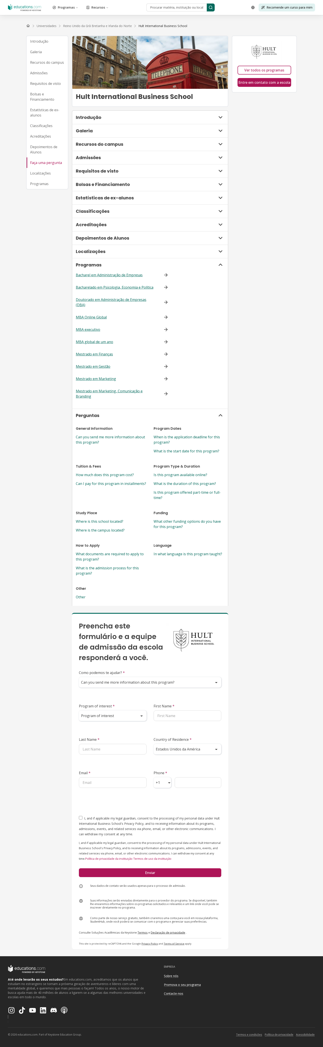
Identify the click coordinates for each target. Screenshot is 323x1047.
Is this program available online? (180, 474)
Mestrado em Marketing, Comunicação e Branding (109, 394)
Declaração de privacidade (168, 932)
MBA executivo (88, 329)
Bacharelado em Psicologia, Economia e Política (114, 287)
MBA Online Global (91, 317)
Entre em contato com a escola (264, 82)
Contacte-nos (173, 993)
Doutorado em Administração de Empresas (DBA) (111, 302)
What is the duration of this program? (185, 483)
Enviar (150, 872)
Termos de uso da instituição (152, 859)
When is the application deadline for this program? (187, 440)
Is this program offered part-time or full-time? (187, 495)
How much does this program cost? (105, 474)
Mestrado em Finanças (94, 354)
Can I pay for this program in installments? (111, 483)
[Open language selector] (253, 7)
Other (80, 597)
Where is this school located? (99, 521)
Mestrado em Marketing (96, 378)
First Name (164, 706)
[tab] (47, 41)
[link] (162, 26)
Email (85, 772)
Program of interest (97, 706)
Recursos (98, 7)
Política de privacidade (279, 1034)
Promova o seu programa (182, 985)
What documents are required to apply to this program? (110, 557)
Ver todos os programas (264, 70)
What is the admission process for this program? (107, 571)
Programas (66, 7)
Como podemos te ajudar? (102, 672)
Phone (160, 772)
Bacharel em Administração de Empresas (109, 275)
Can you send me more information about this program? (110, 440)
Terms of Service (174, 943)
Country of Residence (173, 739)
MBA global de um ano (94, 341)
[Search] (211, 7)
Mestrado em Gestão (93, 366)
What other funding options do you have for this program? (187, 524)
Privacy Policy (150, 943)
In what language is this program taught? (188, 554)
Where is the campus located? (100, 530)
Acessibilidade (305, 1034)
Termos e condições (249, 1034)
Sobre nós (171, 976)
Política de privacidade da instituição (108, 859)
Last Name (89, 739)
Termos (143, 932)
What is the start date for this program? (186, 451)
